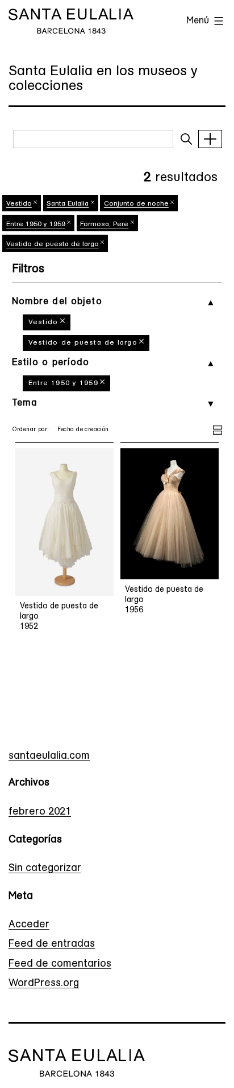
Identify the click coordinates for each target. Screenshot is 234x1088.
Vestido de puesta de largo (82, 343)
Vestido (43, 322)
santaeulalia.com (49, 756)
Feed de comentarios (60, 964)
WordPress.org (44, 984)
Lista (217, 428)
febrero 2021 (40, 812)
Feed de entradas (52, 944)
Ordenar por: (30, 430)
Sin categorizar (45, 869)
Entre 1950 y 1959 (63, 383)
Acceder (29, 925)
